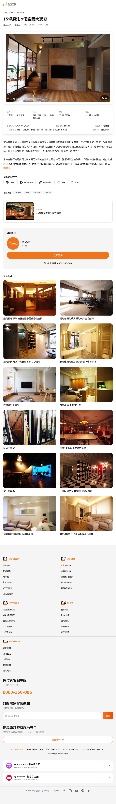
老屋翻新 (7, 571)
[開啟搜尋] (102, 4)
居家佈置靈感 (9, 620)
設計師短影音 (9, 615)
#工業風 (18, 192)
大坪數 (6, 576)
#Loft (27, 192)
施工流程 (65, 632)
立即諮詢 (58, 255)
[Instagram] (70, 790)
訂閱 (108, 715)
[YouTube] (76, 790)
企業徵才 (7, 659)
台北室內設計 (67, 576)
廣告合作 (56, 739)
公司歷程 (7, 653)
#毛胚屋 (37, 192)
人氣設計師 (66, 565)
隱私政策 (7, 670)
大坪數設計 (8, 626)
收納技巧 (65, 615)
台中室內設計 (67, 582)
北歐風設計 (8, 582)
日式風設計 (8, 593)
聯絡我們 (7, 664)
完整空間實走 (9, 609)
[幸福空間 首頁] (9, 4)
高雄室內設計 (67, 588)
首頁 (5, 12)
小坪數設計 (8, 632)
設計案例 (12, 12)
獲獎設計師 (66, 571)
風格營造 (65, 620)
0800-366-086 (17, 692)
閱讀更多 (6, 168)
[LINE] (82, 790)
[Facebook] (64, 790)
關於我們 (7, 648)
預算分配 (65, 626)
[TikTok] (89, 790)
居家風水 (65, 609)
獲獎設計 (7, 565)
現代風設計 (8, 588)
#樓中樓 (48, 192)
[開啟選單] (110, 4)
